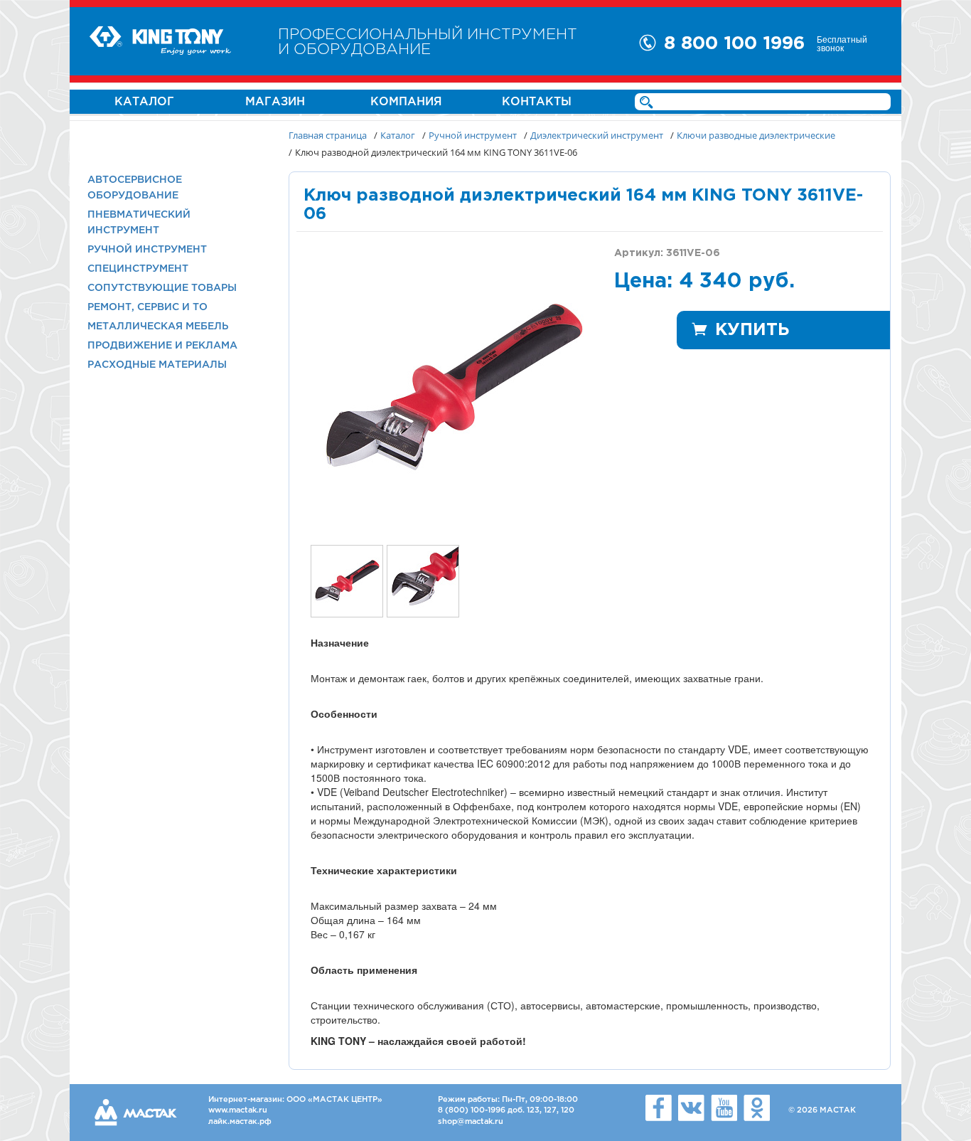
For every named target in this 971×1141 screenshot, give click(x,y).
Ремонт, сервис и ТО (147, 307)
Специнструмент (137, 269)
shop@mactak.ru (470, 1121)
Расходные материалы (157, 365)
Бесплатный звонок (842, 43)
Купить (752, 330)
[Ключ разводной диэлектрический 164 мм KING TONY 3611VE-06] (453, 386)
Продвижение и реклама (162, 345)
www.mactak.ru (237, 1110)
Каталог (144, 102)
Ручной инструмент (147, 249)
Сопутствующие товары (162, 288)
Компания (406, 102)
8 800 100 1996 (734, 44)
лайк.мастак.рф (240, 1121)
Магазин (275, 102)
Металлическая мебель (157, 326)
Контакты (537, 102)
